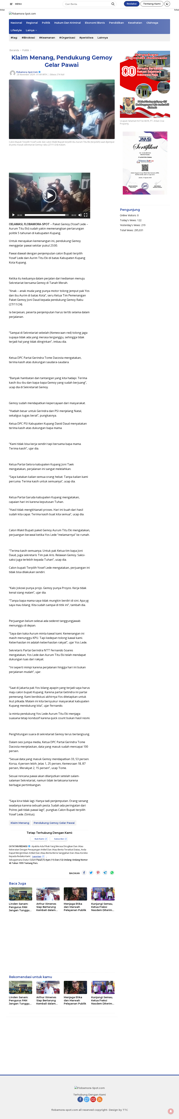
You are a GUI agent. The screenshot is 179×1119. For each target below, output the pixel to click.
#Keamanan (47, 37)
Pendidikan (116, 22)
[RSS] (99, 1100)
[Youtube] (93, 1100)
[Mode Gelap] (167, 3)
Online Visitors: (128, 215)
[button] (49, 196)
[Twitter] (87, 1100)
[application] (49, 195)
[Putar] (13, 215)
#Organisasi (67, 37)
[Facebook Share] (84, 872)
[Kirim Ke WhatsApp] (112, 872)
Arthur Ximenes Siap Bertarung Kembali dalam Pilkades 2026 (46, 907)
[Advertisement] (72, 160)
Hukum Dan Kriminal (67, 22)
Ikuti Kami (39, 838)
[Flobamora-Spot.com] (22, 13)
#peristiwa (86, 37)
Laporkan (36, 856)
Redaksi (132, 3)
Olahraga (152, 22)
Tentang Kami (152, 3)
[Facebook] (80, 1100)
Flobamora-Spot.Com (27, 72)
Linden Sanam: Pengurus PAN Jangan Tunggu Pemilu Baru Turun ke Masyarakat (19, 907)
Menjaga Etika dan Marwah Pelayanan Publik (75, 907)
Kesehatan (135, 22)
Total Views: (127, 230)
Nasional (16, 22)
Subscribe (59, 838)
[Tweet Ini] (91, 872)
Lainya (30, 30)
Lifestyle (16, 30)
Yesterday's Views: (130, 225)
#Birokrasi (28, 37)
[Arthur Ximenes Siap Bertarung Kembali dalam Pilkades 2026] (48, 893)
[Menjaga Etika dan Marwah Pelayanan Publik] (75, 893)
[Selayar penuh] (85, 215)
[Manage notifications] (171, 1111)
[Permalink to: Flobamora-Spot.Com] (12, 72)
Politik (46, 22)
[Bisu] (80, 215)
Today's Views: (128, 220)
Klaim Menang (20, 822)
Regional (32, 22)
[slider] (47, 215)
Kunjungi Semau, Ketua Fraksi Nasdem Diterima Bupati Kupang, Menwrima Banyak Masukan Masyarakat (102, 907)
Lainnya (103, 37)
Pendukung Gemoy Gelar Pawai (54, 822)
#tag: (14, 37)
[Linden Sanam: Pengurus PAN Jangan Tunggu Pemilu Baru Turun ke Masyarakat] (20, 893)
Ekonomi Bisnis (95, 22)
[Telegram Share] (105, 872)
